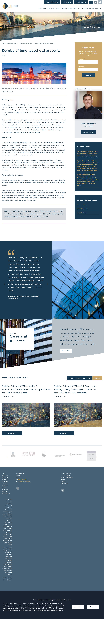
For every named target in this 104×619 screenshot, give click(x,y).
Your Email (81, 67)
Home (40, 8)
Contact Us (98, 8)
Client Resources (83, 8)
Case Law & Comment (25, 43)
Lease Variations (82, 205)
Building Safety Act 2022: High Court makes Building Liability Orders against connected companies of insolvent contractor (75, 389)
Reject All (93, 607)
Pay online (67, 2)
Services (64, 8)
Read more (66, 351)
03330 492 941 (22, 479)
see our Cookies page (10, 610)
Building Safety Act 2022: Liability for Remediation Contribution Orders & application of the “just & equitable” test (26, 389)
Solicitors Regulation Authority (9, 554)
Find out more (13, 352)
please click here (56, 610)
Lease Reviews (81, 213)
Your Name (81, 59)
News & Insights (72, 8)
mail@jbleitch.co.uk (25, 481)
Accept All (77, 607)
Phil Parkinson (86, 89)
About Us (45, 8)
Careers (91, 8)
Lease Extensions (82, 209)
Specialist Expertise (54, 8)
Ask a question (52, 2)
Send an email (88, 132)
